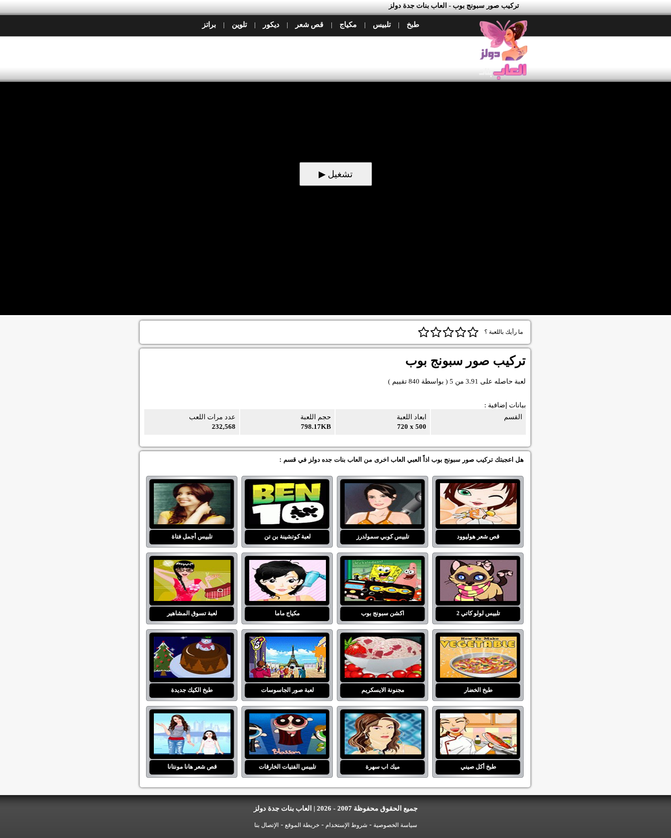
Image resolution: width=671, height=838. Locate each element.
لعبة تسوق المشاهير (192, 565)
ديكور (271, 24)
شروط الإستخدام (346, 825)
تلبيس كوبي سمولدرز (382, 488)
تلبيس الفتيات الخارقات (287, 718)
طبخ (413, 24)
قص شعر (309, 24)
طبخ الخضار (478, 642)
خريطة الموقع (302, 825)
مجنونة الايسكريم (382, 642)
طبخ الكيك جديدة (192, 642)
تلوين (239, 24)
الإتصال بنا (266, 825)
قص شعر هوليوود (478, 488)
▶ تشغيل (336, 174)
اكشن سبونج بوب (382, 565)
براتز (209, 24)
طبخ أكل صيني (478, 718)
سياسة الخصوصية (395, 825)
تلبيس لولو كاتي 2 (478, 565)
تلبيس (382, 24)
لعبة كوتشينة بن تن (287, 488)
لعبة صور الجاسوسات (287, 642)
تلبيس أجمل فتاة (192, 488)
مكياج (348, 24)
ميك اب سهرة (382, 718)
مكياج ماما (287, 565)
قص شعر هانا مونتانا (192, 718)
